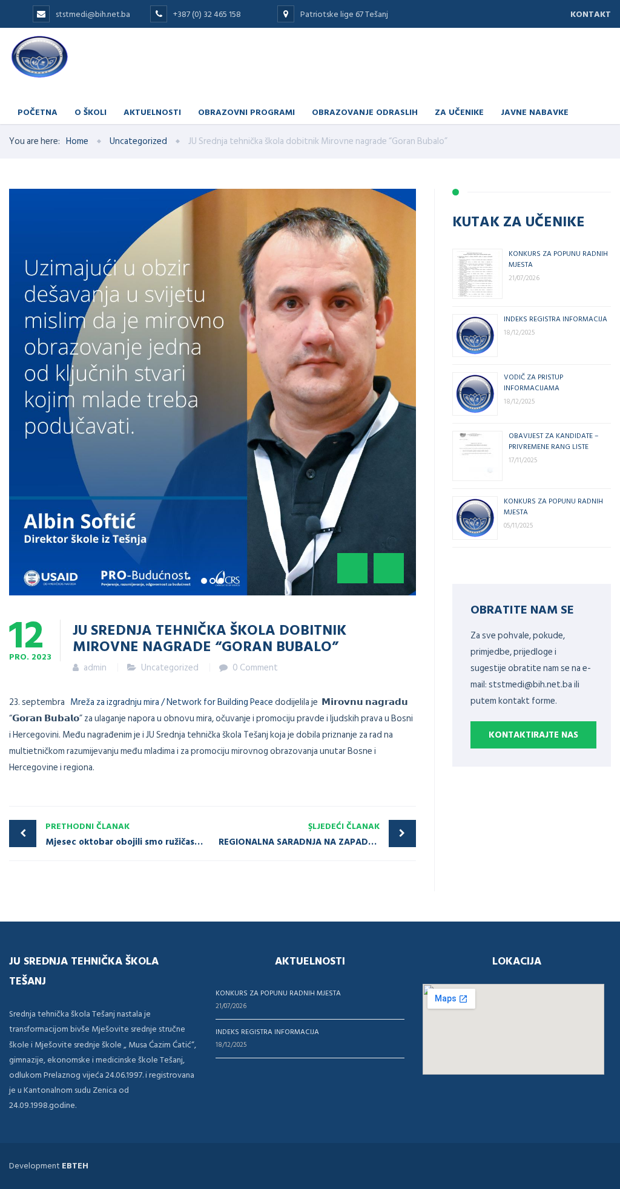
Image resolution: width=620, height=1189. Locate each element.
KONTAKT (590, 14)
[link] (171, 702)
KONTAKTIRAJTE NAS (533, 734)
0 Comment (255, 667)
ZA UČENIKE (459, 111)
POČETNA (38, 111)
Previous (352, 568)
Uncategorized (170, 667)
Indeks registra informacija (555, 318)
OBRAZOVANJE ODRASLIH (365, 111)
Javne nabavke (535, 111)
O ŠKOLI (90, 111)
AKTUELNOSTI (152, 111)
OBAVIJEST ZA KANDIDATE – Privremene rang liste (553, 440)
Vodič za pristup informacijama (533, 382)
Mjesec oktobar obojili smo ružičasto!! (127, 834)
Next (389, 568)
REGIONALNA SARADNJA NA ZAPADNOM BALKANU (317, 834)
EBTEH (75, 1166)
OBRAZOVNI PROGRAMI (246, 111)
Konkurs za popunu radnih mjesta (278, 992)
